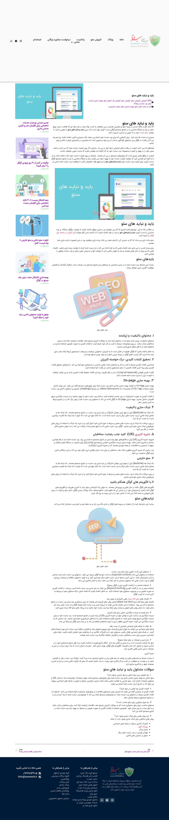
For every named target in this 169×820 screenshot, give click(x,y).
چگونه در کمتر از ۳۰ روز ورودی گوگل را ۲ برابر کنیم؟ (32, 164)
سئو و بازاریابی (114, 106)
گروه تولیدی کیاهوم (61, 773)
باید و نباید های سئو (143, 106)
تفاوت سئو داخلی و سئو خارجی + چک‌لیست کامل (34, 241)
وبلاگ (110, 40)
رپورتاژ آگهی (143, 726)
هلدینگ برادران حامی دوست (86, 777)
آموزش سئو (96, 40)
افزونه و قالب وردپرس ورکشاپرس (60, 777)
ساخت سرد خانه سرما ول (87, 782)
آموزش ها (117, 100)
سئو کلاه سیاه (133, 599)
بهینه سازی (129, 106)
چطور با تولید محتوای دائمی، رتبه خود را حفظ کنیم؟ (33, 316)
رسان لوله (65, 794)
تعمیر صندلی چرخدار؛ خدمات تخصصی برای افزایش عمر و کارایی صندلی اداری (33, 126)
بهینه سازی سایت (96, 100)
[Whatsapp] (11, 41)
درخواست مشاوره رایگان (59, 40)
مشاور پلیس (92, 797)
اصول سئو (108, 100)
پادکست (80, 40)
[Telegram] (16, 41)
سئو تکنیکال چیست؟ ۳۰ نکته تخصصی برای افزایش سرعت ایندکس (35, 203)
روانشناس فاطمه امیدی (60, 791)
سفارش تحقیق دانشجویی (59, 798)
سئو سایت (144, 132)
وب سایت (143, 103)
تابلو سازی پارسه (90, 791)
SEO (149, 100)
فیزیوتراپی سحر (63, 788)
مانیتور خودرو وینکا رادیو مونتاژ (85, 799)
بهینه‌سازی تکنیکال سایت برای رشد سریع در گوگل (33, 279)
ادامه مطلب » (44, 131)
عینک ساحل (64, 785)
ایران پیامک (64, 782)
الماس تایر (93, 776)
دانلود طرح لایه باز (90, 805)
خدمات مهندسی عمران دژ (87, 802)
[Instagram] (21, 41)
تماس (77, 42)
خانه (122, 40)
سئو (149, 103)
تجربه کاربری (142, 434)
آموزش (144, 100)
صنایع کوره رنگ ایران (88, 773)
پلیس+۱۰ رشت (84, 788)
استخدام (37, 40)
